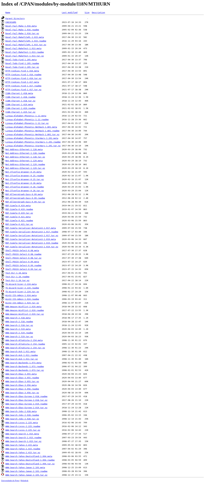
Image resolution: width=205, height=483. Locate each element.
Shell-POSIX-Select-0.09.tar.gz (23, 269)
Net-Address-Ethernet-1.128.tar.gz (25, 157)
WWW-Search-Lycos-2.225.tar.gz (22, 430)
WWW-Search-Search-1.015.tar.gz (23, 441)
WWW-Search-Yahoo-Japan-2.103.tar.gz (26, 475)
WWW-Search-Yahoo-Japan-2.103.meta (25, 467)
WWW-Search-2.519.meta (18, 329)
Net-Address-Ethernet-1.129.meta (24, 161)
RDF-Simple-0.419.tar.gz (19, 213)
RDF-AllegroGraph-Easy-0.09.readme (25, 198)
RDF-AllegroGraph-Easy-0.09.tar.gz (25, 202)
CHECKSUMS (10, 22)
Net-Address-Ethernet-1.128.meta (24, 149)
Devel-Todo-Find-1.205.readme (22, 63)
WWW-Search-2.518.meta (18, 318)
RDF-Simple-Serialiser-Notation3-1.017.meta (30, 228)
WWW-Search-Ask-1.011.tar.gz (21, 359)
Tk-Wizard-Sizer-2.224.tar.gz (22, 292)
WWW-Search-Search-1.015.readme (23, 437)
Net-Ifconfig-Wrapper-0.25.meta (23, 172)
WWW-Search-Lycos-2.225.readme (22, 426)
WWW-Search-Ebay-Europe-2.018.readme (26, 396)
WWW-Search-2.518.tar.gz (19, 325)
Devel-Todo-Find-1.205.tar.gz (22, 67)
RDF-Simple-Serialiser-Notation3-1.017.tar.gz (31, 235)
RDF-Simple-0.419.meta (18, 205)
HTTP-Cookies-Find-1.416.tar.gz (23, 78)
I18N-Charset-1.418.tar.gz (20, 101)
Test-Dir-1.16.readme (17, 277)
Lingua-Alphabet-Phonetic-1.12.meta (25, 116)
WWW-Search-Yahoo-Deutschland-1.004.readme (30, 460)
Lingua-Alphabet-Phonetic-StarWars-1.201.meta (31, 138)
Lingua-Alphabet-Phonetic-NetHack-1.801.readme (32, 131)
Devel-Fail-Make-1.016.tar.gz (22, 33)
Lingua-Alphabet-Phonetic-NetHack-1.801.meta (31, 127)
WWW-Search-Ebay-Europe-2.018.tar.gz (26, 400)
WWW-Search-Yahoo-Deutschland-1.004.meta (28, 456)
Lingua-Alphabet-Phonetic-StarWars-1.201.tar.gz (33, 146)
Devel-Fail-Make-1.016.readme (22, 30)
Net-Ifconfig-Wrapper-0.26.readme (24, 187)
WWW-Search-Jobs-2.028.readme (22, 415)
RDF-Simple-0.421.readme (19, 220)
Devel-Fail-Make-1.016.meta (21, 26)
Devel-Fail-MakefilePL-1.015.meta (24, 37)
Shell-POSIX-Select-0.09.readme (23, 265)
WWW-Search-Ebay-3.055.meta (21, 374)
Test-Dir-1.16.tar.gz (17, 280)
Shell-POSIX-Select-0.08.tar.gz (23, 258)
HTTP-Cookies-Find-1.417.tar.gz (23, 89)
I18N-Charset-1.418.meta (19, 93)
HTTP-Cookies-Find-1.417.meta (22, 82)
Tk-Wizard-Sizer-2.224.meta (21, 284)
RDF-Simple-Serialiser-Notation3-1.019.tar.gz (31, 247)
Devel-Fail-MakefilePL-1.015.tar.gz (25, 45)
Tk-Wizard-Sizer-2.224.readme (22, 288)
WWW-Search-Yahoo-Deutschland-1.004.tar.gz (30, 464)
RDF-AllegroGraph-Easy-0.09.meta (24, 194)
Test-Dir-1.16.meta (16, 273)
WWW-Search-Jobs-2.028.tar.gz (22, 419)
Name (7, 12)
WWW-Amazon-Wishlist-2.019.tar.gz (24, 314)
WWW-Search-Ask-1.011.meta (20, 351)
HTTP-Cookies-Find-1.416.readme (23, 74)
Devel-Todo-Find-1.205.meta (21, 60)
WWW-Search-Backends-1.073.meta (23, 363)
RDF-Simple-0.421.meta (18, 217)
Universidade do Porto (10, 480)
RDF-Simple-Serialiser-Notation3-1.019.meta (30, 239)
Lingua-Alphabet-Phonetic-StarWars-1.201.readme (33, 142)
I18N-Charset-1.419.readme (20, 108)
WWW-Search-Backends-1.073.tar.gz (24, 370)
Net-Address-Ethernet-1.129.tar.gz (25, 168)
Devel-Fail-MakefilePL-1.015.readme (25, 41)
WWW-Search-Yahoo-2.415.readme (22, 449)
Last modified (69, 12)
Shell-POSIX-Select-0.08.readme (23, 254)
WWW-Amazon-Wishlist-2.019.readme (24, 310)
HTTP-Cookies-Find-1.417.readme (23, 86)
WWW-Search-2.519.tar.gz (19, 336)
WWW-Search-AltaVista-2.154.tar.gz (25, 348)
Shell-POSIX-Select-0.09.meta (22, 262)
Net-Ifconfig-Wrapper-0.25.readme (24, 176)
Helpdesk (24, 480)
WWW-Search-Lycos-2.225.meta (21, 422)
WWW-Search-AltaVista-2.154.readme (25, 344)
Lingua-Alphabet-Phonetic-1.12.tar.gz (27, 123)
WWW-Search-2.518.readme (19, 321)
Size (87, 12)
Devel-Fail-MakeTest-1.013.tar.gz (24, 56)
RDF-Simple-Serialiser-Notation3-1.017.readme (31, 232)
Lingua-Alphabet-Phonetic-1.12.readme (27, 119)
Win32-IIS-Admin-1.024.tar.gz (22, 303)
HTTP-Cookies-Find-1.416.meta (22, 71)
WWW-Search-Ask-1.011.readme (21, 355)
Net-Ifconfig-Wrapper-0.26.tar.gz (24, 190)
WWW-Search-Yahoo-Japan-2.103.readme (26, 471)
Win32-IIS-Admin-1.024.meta (21, 295)
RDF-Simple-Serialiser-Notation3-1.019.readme (31, 243)
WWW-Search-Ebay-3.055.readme (22, 378)
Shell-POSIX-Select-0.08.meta (22, 250)
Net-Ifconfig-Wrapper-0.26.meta (23, 183)
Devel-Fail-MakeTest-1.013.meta (23, 48)
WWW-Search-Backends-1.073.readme (24, 366)
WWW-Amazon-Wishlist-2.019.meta (23, 306)
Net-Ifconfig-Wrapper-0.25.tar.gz (24, 179)
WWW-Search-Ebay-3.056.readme (22, 389)
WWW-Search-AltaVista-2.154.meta (24, 340)
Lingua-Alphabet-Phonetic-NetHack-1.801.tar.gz (32, 134)
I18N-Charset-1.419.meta (19, 104)
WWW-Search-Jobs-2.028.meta (21, 411)
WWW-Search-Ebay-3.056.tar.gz (22, 393)
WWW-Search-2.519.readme (19, 333)
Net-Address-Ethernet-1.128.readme (25, 153)
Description (98, 12)
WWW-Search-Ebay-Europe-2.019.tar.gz (26, 408)
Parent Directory (15, 18)
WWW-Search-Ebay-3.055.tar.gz (22, 381)
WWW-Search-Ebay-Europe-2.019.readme (26, 404)
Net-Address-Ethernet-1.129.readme (25, 164)
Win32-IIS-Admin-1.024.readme (22, 299)
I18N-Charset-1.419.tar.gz (20, 112)
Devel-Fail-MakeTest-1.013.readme (24, 52)
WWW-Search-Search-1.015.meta (22, 434)
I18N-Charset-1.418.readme (20, 97)
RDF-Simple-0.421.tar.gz (19, 224)
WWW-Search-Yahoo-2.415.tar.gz (22, 452)
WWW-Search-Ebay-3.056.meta (21, 385)
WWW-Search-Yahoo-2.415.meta (21, 445)
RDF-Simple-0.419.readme (19, 209)
